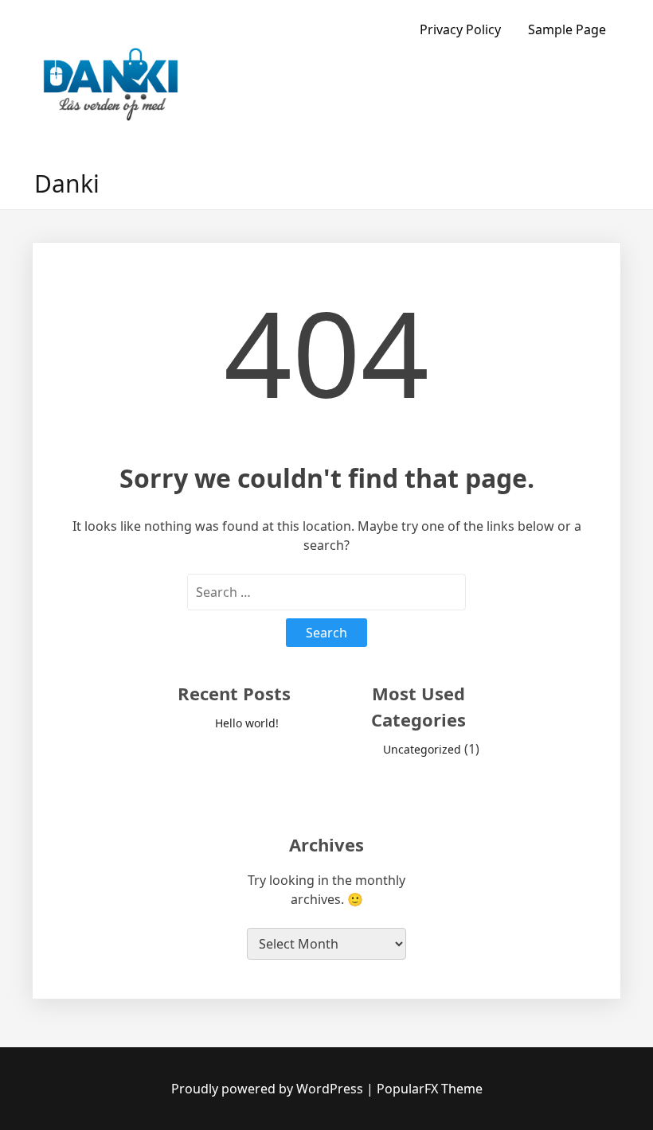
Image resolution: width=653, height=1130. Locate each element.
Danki (67, 183)
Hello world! (247, 723)
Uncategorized (422, 749)
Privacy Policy (460, 29)
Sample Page (567, 29)
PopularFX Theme (430, 1088)
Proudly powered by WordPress (268, 1088)
